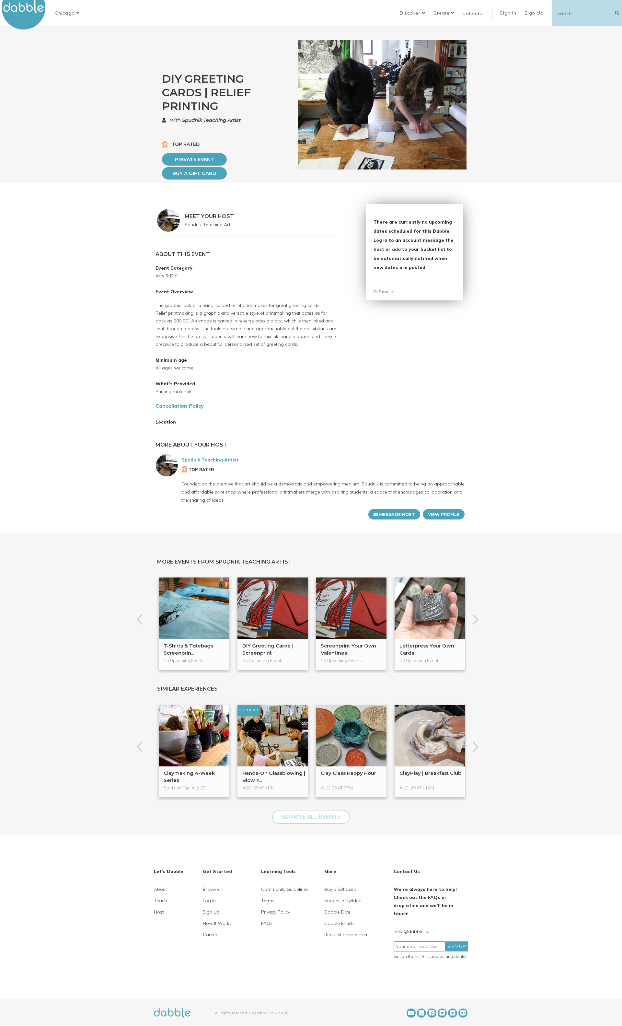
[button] (67, 13)
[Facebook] (431, 1013)
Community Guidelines (284, 889)
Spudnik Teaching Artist (211, 120)
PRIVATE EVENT (194, 159)
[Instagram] (421, 1013)
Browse (211, 889)
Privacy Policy (275, 912)
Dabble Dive (337, 912)
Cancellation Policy (180, 405)
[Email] (411, 1013)
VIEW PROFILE (443, 514)
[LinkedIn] (452, 1013)
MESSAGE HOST (396, 514)
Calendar (473, 13)
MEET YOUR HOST (209, 216)
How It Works (217, 923)
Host (159, 912)
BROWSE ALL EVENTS (311, 817)
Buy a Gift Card (194, 173)
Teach (160, 901)
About (160, 889)
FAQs (266, 923)
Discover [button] (411, 13)
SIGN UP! (456, 946)
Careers (211, 935)
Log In (209, 901)
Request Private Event (347, 935)
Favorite (385, 291)
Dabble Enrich (339, 923)
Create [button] (442, 13)
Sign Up (534, 13)
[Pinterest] (462, 1013)
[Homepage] (172, 1012)
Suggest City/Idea (343, 901)
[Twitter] (442, 1013)
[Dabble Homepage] (26, 14)
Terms (267, 901)
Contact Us (407, 871)
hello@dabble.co (412, 931)
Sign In (509, 13)
